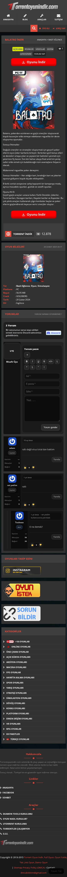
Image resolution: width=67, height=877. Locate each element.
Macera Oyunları (16, 667)
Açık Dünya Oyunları (18, 657)
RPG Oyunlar (13, 728)
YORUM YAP (39, 54)
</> (50, 361)
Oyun (34, 285)
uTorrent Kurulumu (14, 823)
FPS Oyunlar (13, 672)
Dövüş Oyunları (15, 703)
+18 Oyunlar (18, 641)
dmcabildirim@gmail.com (34, 872)
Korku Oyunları (15, 708)
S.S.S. (5, 833)
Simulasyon (44, 285)
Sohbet (6, 797)
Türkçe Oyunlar (19, 739)
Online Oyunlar (20, 646)
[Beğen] (25, 467)
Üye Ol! (45, 28)
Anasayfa (7, 787)
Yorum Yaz (56, 871)
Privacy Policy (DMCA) (34, 867)
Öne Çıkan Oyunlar (17, 651)
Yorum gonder (50, 427)
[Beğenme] (33, 467)
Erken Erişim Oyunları (19, 718)
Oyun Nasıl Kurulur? (14, 818)
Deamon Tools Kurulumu (17, 813)
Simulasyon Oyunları (18, 698)
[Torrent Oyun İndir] (17, 844)
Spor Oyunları (14, 682)
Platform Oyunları (17, 713)
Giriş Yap (60, 28)
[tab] (17, 49)
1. (33, 367)
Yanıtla (57, 459)
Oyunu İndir (36, 62)
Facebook (8, 792)
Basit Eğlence (23, 285)
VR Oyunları (13, 723)
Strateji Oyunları (16, 693)
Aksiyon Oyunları (16, 662)
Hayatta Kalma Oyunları (20, 677)
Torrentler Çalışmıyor (16, 828)
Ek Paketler (13, 734)
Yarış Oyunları (15, 687)
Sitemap (18, 867)
